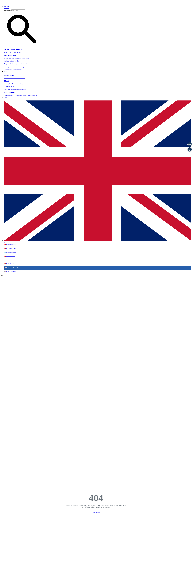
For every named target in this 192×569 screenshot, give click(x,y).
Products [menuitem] (6, 8)
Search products (7, 10)
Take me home (96, 512)
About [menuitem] (5, 97)
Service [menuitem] (6, 71)
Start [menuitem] (6, 6)
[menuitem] (5, 99)
